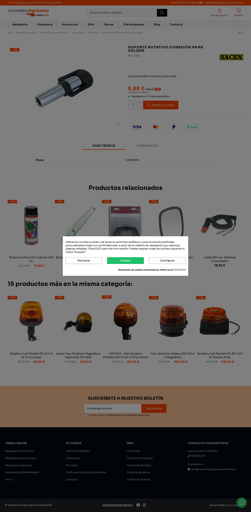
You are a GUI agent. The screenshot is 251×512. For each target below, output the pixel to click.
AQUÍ (98, 248)
